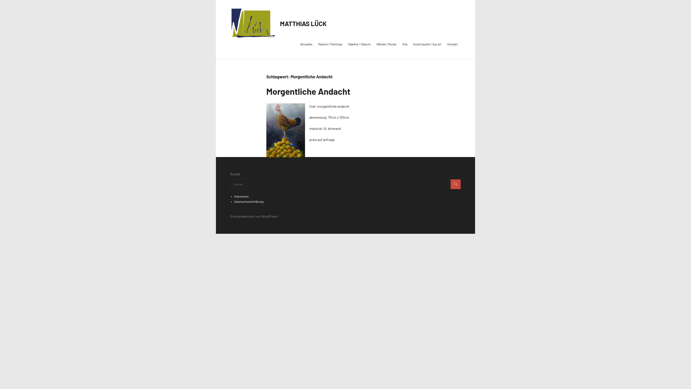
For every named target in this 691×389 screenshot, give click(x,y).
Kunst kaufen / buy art (427, 44)
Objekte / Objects (359, 44)
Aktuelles (306, 44)
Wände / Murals (386, 44)
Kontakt (452, 44)
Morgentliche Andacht (308, 91)
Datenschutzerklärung (248, 201)
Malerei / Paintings (330, 44)
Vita (404, 44)
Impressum (241, 196)
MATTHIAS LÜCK (303, 23)
